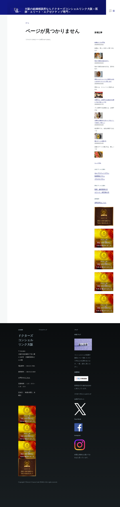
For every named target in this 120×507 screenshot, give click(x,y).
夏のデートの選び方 (100, 141)
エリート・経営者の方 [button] (102, 192)
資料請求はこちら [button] (100, 203)
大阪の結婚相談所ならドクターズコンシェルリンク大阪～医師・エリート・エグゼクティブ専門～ (61, 10)
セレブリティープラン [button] (102, 173)
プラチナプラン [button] (100, 179)
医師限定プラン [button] (100, 176)
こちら (28, 378)
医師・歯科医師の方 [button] (101, 189)
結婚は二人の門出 (100, 42)
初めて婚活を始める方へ (102, 61)
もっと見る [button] (98, 163)
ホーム (27, 23)
